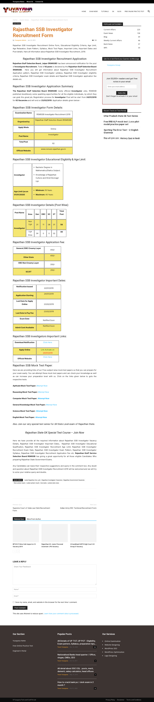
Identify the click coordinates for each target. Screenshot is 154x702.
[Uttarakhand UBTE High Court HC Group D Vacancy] (83, 533)
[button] (149, 12)
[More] (90, 493)
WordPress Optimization (114, 652)
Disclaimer (120, 700)
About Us (30, 2)
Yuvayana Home (18, 2)
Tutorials (105, 11)
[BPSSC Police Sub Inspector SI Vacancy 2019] (26, 533)
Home (84, 11)
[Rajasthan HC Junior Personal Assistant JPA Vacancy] (55, 533)
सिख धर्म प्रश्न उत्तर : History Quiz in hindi (122, 138)
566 (95, 647)
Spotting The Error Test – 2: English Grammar (121, 131)
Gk (113, 11)
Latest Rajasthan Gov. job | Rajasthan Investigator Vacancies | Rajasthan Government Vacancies (54, 480)
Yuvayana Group (113, 65)
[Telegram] (131, 1)
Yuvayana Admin (20, 40)
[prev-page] (14, 551)
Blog (119, 11)
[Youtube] (139, 1)
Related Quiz (19, 519)
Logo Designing (111, 656)
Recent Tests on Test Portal (115, 111)
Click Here (47, 342)
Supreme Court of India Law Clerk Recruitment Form (31, 509)
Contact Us (39, 2)
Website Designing (112, 645)
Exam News (93, 11)
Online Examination (113, 641)
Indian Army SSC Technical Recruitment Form (78, 508)
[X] (135, 1)
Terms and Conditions (134, 700)
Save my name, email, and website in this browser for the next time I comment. (46, 602)
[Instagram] (123, 1)
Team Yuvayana (63, 647)
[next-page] (18, 551)
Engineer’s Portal (19, 651)
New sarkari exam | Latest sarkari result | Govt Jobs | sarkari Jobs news (36, 483)
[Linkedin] (127, 1)
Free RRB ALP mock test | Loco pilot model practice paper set (121, 123)
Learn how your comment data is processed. (61, 613)
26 (95, 688)
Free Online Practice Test (134, 11)
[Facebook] (119, 1)
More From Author (34, 519)
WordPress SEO (111, 648)
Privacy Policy (110, 700)
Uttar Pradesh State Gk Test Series (121, 116)
